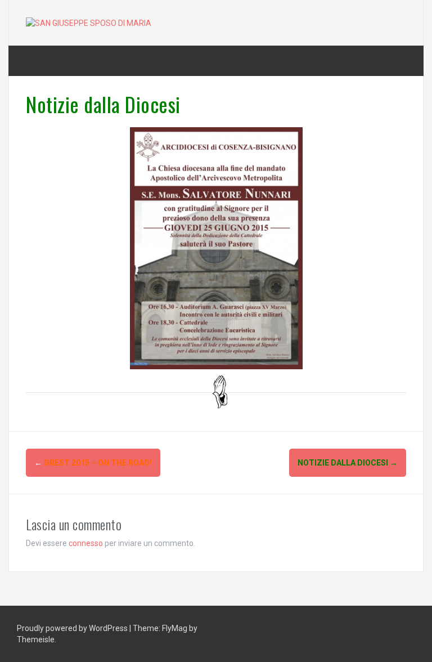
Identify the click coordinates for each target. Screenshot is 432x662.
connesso (86, 543)
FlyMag (174, 628)
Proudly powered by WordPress (73, 628)
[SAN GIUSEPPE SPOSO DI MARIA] (88, 22)
